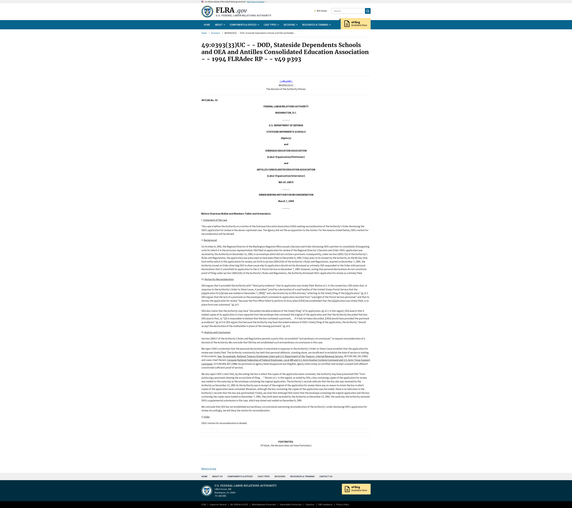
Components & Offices (240, 476)
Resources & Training (302, 476)
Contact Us (325, 476)
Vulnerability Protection (291, 504)
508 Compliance (325, 504)
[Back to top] (564, 500)
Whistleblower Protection (264, 504)
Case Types (264, 476)
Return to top (208, 468)
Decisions (215, 33)
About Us (217, 476)
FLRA (231, 10)
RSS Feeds (322, 11)
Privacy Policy (342, 504)
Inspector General (218, 504)
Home (207, 24)
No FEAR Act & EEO (239, 504)
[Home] (207, 12)
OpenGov (310, 504)
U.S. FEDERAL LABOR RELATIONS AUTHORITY (245, 485)
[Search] (368, 11)
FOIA (203, 504)
